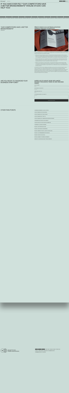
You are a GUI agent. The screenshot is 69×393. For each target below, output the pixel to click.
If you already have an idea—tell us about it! (40, 94)
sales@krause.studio (51, 350)
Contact (36, 350)
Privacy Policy (46, 350)
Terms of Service (41, 350)
